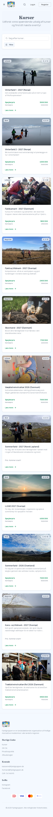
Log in (32, 4)
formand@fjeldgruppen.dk (12, 770)
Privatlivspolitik (8, 751)
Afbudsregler (7, 755)
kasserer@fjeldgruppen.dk (13, 766)
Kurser (4, 744)
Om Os (4, 748)
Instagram (6, 785)
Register (44, 4)
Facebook (6, 788)
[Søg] (24, 4)
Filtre (11, 44)
